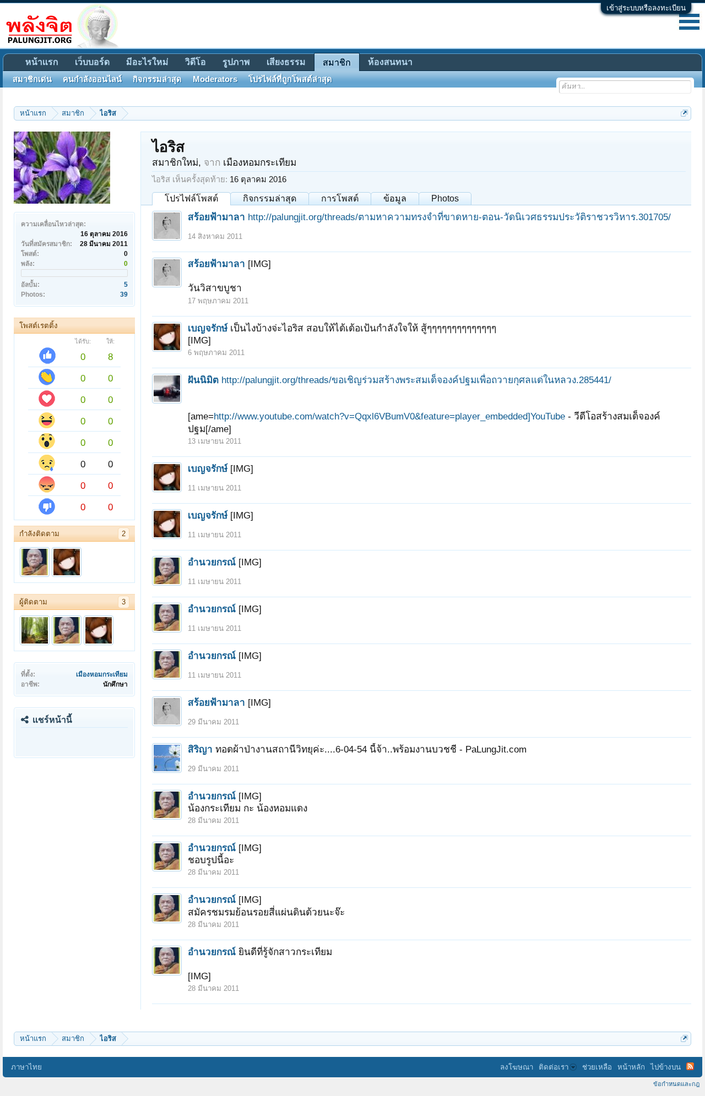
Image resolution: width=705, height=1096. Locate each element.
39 (124, 294)
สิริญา (200, 749)
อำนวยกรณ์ (212, 562)
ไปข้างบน (665, 1067)
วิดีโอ (195, 62)
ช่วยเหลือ (597, 1067)
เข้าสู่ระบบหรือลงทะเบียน (646, 8)
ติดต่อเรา (553, 1067)
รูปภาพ (236, 62)
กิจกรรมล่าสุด (269, 198)
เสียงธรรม (286, 62)
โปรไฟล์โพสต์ (191, 198)
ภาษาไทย (26, 1067)
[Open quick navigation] (684, 113)
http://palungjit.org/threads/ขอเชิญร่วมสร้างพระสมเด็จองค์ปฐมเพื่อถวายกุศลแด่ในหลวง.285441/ (416, 379)
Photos (445, 198)
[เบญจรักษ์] (67, 562)
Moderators (215, 79)
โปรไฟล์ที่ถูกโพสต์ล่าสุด (290, 79)
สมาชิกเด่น (32, 79)
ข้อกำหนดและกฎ (676, 1084)
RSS (690, 1066)
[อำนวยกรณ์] (35, 562)
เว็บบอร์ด (92, 62)
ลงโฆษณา (516, 1067)
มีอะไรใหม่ (147, 62)
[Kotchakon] (35, 630)
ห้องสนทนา (390, 62)
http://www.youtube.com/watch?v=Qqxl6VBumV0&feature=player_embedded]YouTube (389, 416)
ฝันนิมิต (203, 379)
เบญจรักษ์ (207, 328)
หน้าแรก (41, 62)
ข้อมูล (394, 198)
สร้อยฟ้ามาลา (216, 216)
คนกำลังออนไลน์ (92, 79)
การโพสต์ (340, 198)
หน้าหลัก (631, 1067)
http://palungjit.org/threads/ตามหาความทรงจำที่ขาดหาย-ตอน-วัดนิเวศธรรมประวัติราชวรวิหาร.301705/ (459, 216)
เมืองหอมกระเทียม (102, 674)
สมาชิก (337, 62)
